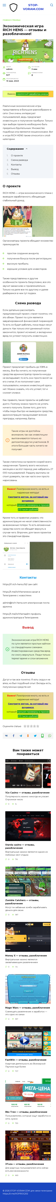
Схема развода (19, 160)
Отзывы (15, 173)
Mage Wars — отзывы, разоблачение (27, 1007)
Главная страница (12, 20)
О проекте (17, 155)
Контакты (16, 164)
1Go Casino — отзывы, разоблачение (27, 792)
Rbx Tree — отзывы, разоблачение (26, 1112)
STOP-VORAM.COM (33, 7)
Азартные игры (13, 57)
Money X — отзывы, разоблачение (26, 955)
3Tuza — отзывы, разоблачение (24, 1164)
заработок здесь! (38, 94)
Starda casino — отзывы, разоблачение (20, 846)
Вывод (15, 169)
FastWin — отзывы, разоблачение (25, 1060)
